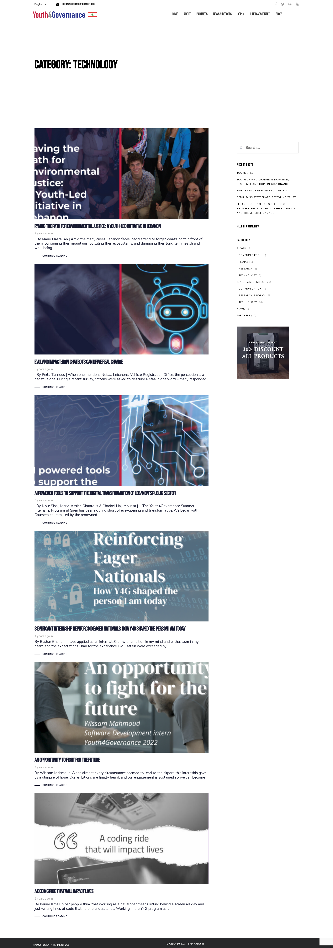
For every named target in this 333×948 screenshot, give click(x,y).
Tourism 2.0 (245, 172)
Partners (244, 315)
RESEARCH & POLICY (252, 295)
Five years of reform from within (262, 190)
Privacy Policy (41, 944)
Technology (248, 275)
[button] (40, 4)
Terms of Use (61, 944)
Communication (250, 255)
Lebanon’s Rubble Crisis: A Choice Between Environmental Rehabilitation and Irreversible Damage (266, 209)
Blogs (241, 248)
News (241, 309)
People (244, 262)
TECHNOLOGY (248, 302)
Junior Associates (250, 282)
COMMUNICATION (250, 288)
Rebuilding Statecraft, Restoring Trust (266, 197)
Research (246, 268)
